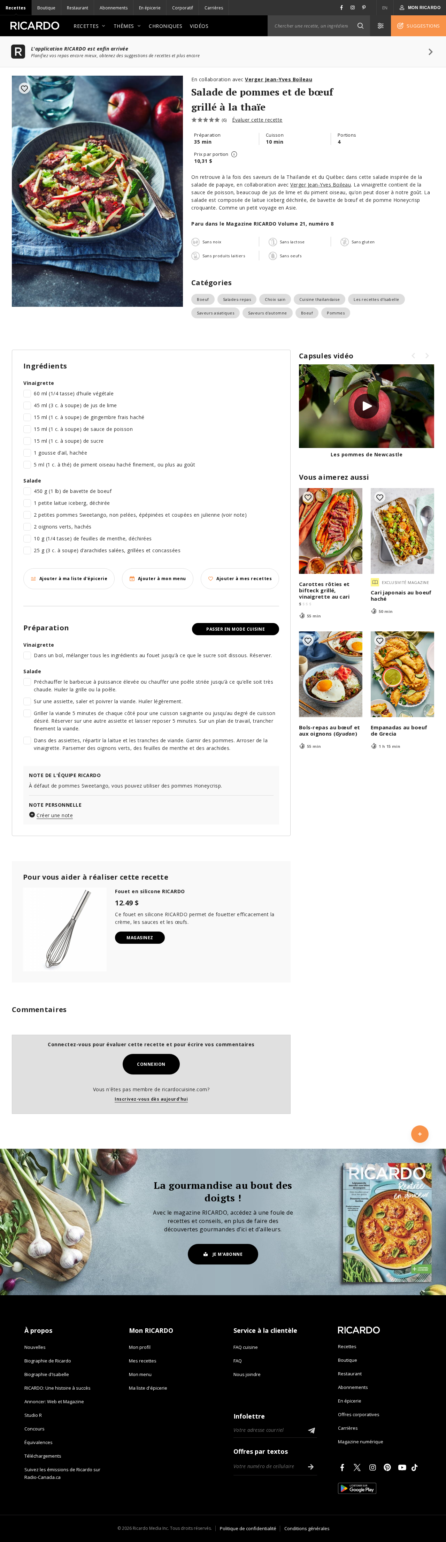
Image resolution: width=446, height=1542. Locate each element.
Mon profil (140, 1347)
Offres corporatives (358, 1414)
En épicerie (150, 8)
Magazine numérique (360, 1441)
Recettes (16, 8)
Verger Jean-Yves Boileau (320, 184)
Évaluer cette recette (257, 119)
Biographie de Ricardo (47, 1361)
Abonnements (114, 8)
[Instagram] (373, 1467)
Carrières (214, 8)
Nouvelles (35, 1347)
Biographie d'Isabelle (46, 1374)
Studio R (33, 1415)
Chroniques (165, 26)
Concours (34, 1429)
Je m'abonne (228, 1254)
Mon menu (140, 1374)
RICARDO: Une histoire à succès (57, 1388)
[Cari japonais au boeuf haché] (402, 531)
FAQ (237, 1361)
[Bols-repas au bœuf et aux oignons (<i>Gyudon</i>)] (330, 674)
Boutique (46, 8)
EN (385, 8)
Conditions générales (307, 1528)
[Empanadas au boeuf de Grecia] (402, 674)
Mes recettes (142, 1361)
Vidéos (199, 26)
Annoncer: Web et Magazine (54, 1401)
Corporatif (182, 8)
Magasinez (139, 938)
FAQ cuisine (245, 1347)
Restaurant (77, 8)
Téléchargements (42, 1456)
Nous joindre (247, 1374)
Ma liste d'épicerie (148, 1388)
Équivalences (38, 1442)
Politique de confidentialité (248, 1528)
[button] (360, 26)
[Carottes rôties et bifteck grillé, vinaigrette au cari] (330, 531)
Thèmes (124, 26)
